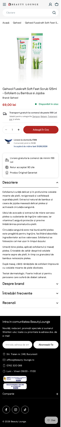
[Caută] (54, 13)
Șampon (36, 116)
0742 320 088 (14, 372)
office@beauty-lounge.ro (20, 366)
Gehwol (17, 22)
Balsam (44, 116)
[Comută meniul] (4, 4)
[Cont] (50, 4)
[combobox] (30, 12)
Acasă (6, 22)
